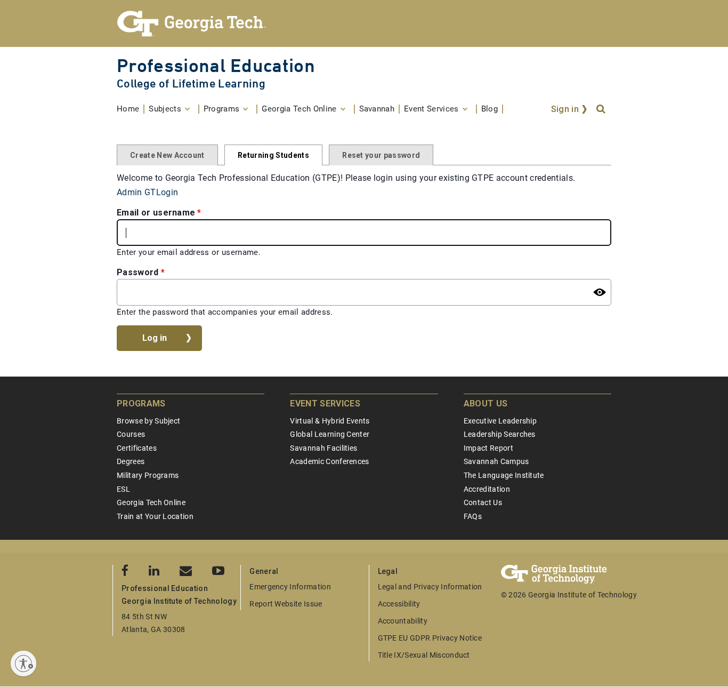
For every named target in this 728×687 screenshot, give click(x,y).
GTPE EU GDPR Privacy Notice (430, 638)
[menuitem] (130, 109)
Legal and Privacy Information (430, 586)
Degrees (130, 461)
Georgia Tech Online (151, 502)
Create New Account (167, 155)
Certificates (137, 448)
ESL (123, 489)
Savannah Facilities (323, 448)
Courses (131, 434)
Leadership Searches (500, 434)
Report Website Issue (285, 604)
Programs (141, 403)
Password (138, 272)
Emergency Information (290, 586)
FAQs (473, 516)
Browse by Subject (148, 421)
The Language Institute (504, 475)
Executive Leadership (500, 421)
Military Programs (148, 475)
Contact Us (483, 502)
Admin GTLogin (147, 192)
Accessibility (399, 604)
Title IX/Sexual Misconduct (424, 655)
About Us (486, 403)
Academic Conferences (329, 461)
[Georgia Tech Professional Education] (364, 23)
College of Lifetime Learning (191, 83)
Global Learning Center (329, 434)
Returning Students (273, 155)
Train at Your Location (155, 516)
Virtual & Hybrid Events (329, 421)
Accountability (402, 621)
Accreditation (487, 489)
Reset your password (381, 155)
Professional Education (216, 65)
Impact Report (488, 448)
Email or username (156, 212)
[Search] (601, 109)
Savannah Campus (496, 461)
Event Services (325, 403)
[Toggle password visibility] (599, 292)
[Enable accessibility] (23, 663)
